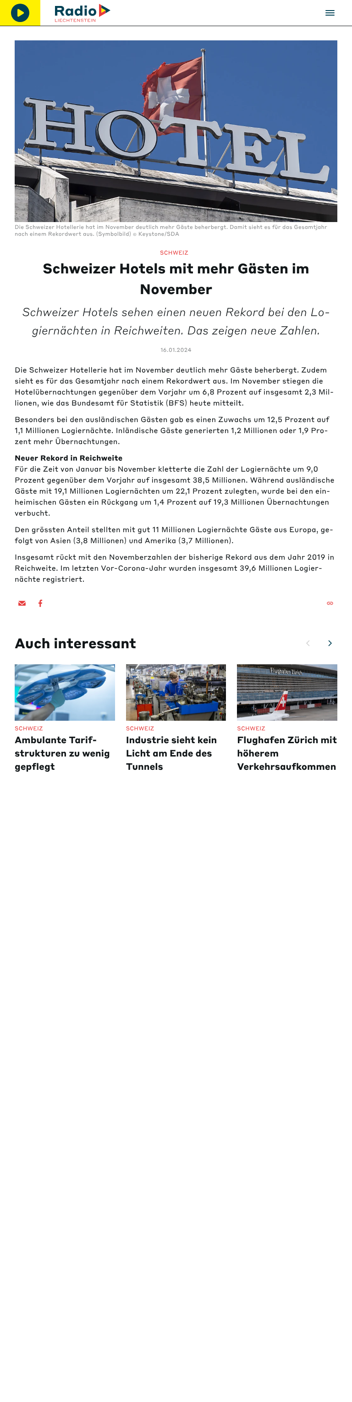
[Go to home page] (82, 13)
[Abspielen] (20, 13)
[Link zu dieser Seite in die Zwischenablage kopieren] (330, 603)
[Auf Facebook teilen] (40, 603)
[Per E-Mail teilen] (22, 603)
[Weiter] (330, 643)
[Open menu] (330, 13)
